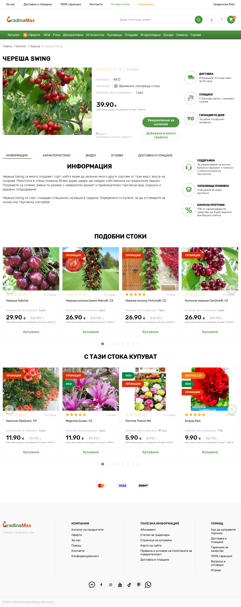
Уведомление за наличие (161, 122)
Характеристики (56, 155)
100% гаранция (70, 4)
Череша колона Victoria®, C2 (145, 300)
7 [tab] (133, 343)
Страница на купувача (156, 540)
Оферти (34, 35)
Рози (56, 35)
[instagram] (111, 585)
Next (231, 289)
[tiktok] (129, 585)
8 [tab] (138, 343)
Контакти (96, 4)
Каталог (14, 35)
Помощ (76, 545)
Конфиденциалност (85, 556)
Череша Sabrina (17, 300)
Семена (182, 35)
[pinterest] (139, 585)
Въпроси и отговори (218, 563)
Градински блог (224, 4)
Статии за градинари (155, 535)
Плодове (131, 35)
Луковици (114, 35)
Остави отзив (120, 4)
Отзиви (117, 155)
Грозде (168, 35)
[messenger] (92, 585)
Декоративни (73, 35)
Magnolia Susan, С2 (79, 421)
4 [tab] (118, 343)
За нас (10, 4)
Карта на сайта (150, 545)
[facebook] (101, 585)
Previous (9, 289)
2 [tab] (107, 343)
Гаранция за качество (219, 549)
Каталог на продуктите (87, 529)
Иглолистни (95, 35)
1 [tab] (102, 343)
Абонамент (148, 529)
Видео (91, 155)
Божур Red (192, 421)
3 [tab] (113, 343)
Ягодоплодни (150, 35)
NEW (47, 35)
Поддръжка (146, 4)
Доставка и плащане (38, 4)
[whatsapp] (148, 585)
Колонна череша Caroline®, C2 (206, 300)
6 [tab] (128, 343)
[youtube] (120, 585)
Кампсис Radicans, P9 (21, 421)
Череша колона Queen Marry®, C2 (89, 300)
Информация (17, 155)
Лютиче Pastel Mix (138, 421)
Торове (195, 35)
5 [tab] (123, 343)
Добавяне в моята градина (161, 135)
